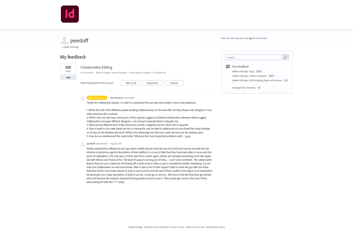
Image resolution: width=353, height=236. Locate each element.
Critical (176, 83)
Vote (68, 77)
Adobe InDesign (135, 227)
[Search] (285, 57)
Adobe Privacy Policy (215, 227)
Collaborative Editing (96, 67)
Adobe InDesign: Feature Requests (111, 72)
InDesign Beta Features (244, 87)
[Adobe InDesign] (70, 15)
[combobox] (254, 57)
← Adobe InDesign (69, 46)
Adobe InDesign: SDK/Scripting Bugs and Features (257, 80)
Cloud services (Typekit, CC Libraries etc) (147, 72)
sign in (252, 38)
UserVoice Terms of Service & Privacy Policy (164, 227)
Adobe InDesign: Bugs (243, 71)
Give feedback (240, 66)
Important (154, 83)
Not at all (133, 83)
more (188, 136)
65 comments (86, 72)
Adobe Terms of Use (195, 227)
